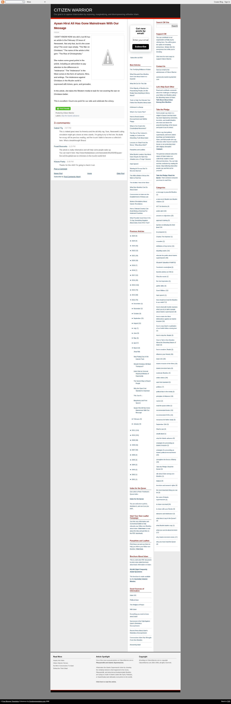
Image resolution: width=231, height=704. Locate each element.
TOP (228, 701)
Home (89, 173)
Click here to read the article (106, 682)
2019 (133, 265)
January (136, 424)
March (136, 348)
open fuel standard (162, 382)
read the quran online (163, 405)
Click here (139, 549)
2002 (133, 474)
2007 (133, 450)
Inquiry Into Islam (58, 660)
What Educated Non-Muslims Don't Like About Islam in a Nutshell (139, 76)
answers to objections (163, 215)
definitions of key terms (164, 246)
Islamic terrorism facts (163, 368)
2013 (133, 295)
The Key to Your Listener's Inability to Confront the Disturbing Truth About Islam (139, 135)
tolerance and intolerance (164, 513)
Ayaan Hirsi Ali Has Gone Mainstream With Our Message (142, 410)
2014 (133, 290)
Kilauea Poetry (59, 162)
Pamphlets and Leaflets (137, 149)
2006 (133, 455)
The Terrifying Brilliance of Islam (140, 69)
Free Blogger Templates (10, 701)
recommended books (163, 410)
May (135, 338)
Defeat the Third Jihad (60, 668)
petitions (159, 387)
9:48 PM (70, 162)
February (137, 419)
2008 (133, 445)
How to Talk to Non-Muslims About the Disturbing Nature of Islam (166, 342)
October (136, 313)
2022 (133, 250)
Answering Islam (135, 645)
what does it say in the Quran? (166, 518)
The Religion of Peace (137, 604)
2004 (133, 464)
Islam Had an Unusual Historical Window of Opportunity (141, 373)
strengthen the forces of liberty (166, 459)
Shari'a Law (160, 429)
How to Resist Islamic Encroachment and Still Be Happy (138, 119)
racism (158, 401)
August (136, 323)
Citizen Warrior (73, 10)
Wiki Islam (133, 609)
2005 (133, 460)
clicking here (160, 42)
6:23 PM (72, 146)
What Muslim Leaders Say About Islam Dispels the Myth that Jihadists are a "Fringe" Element (140, 157)
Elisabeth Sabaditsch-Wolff (165, 262)
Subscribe (140, 46)
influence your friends (163, 354)
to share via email (162, 504)
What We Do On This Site (138, 83)
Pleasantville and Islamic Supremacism (109, 662)
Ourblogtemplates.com (37, 701)
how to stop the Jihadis (164, 335)
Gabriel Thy (58, 128)
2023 (133, 246)
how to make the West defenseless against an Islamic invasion (166, 319)
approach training (162, 220)
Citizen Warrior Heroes (60, 663)
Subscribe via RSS (136, 57)
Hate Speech (134, 164)
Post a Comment (60, 169)
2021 (133, 255)
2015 (133, 285)
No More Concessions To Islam (63, 666)
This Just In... (138, 395)
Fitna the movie (161, 276)
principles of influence (163, 396)
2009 (133, 440)
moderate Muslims (162, 373)
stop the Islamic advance (70, 116)
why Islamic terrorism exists (165, 537)
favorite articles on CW (163, 272)
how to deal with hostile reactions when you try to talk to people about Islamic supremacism (167, 309)
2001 (133, 479)
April (135, 343)
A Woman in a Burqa (136, 107)
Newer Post (58, 173)
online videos (160, 377)
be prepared (160, 232)
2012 (133, 300)
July (135, 328)
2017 (133, 275)
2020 (133, 260)
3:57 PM (68, 128)
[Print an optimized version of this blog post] (63, 110)
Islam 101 (133, 595)
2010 (133, 435)
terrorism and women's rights (166, 485)
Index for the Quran (137, 499)
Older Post (120, 173)
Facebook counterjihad (164, 267)
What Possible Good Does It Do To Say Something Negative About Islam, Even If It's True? (140, 220)
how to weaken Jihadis (163, 349)
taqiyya (159, 149)
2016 (133, 280)
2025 (133, 236)
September (137, 318)
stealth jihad (160, 434)
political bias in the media (164, 391)
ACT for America (161, 206)
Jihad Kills (137, 351)
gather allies (160, 286)
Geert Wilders (161, 290)
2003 (133, 469)
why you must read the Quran (166, 542)
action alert (160, 211)
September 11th (161, 424)
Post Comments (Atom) (72, 177)
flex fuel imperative (162, 281)
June (135, 333)
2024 (133, 241)
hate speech (160, 295)
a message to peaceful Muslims (166, 192)
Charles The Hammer (163, 236)
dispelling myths (161, 251)
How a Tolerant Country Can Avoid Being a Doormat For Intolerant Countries (139, 211)
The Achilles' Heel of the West (139, 182)
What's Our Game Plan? (138, 112)
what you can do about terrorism (166, 530)
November (137, 308)
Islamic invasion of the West (165, 363)
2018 (133, 270)
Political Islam (134, 600)
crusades (159, 241)
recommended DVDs (163, 415)
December (137, 303)
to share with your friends (164, 509)
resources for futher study (165, 419)
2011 (133, 430)
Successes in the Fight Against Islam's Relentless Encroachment (140, 623)
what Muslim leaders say (164, 525)
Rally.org (169, 40)
